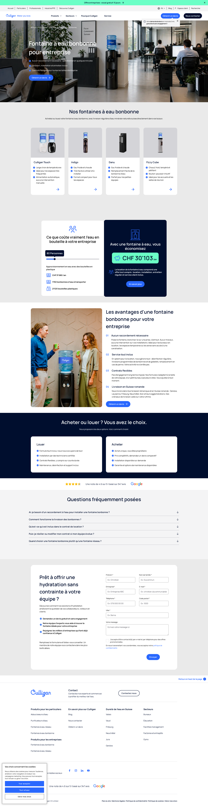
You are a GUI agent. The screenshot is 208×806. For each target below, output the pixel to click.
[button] (192, 679)
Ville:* (108, 610)
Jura (108, 739)
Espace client (183, 8)
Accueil (10, 8)
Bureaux (147, 714)
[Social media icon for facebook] (69, 770)
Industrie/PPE (50, 8)
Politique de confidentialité (136, 801)
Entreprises (42, 27)
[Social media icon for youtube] (88, 770)
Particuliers (21, 8)
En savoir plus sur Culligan (82, 709)
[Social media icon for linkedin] (82, 770)
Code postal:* (144, 598)
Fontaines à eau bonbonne (42, 733)
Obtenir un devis (169, 17)
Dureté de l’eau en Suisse (119, 709)
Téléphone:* (110, 598)
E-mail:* (142, 587)
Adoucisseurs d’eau (39, 714)
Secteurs (70, 16)
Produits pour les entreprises (46, 739)
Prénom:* (109, 575)
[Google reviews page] (99, 786)
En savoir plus (135, 284)
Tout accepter (24, 784)
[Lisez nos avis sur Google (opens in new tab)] (137, 484)
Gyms (145, 739)
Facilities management (153, 727)
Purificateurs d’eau (39, 720)
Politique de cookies (156, 801)
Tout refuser (24, 790)
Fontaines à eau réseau (41, 727)
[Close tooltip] (176, 22)
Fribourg (109, 727)
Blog (170, 8)
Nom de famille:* (145, 575)
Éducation (148, 720)
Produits (55, 16)
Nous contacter (193, 16)
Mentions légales (118, 801)
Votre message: (112, 622)
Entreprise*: (110, 587)
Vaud (108, 720)
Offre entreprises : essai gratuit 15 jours (102, 2)
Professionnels (35, 8)
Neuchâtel (110, 733)
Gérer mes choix (24, 797)
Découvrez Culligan (66, 8)
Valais (108, 714)
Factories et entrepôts (153, 733)
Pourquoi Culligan (89, 16)
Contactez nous (128, 693)
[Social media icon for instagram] (75, 770)
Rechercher (195, 8)
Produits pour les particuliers (46, 709)
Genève (109, 745)
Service (107, 16)
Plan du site (106, 801)
